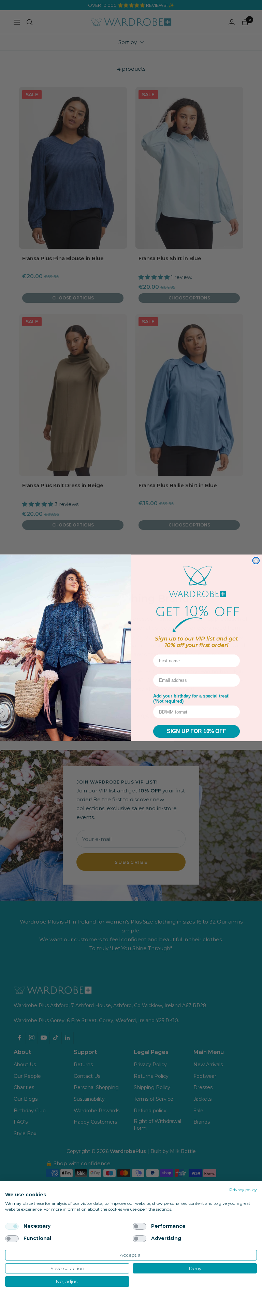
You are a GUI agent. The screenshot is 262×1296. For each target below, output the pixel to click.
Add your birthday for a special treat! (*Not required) (191, 699)
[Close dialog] (255, 560)
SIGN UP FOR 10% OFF (196, 731)
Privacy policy (243, 1189)
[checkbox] (12, 1226)
